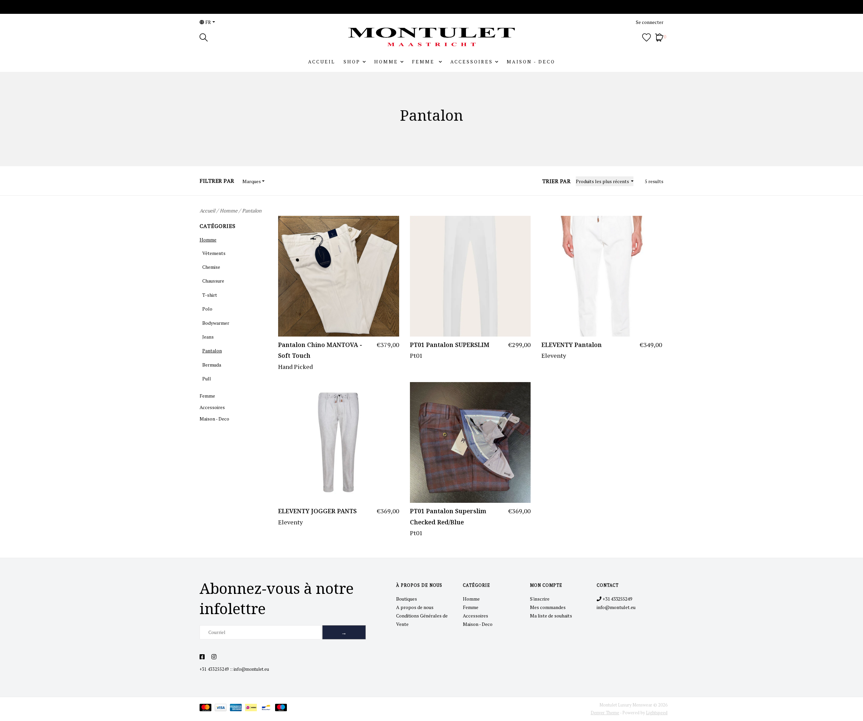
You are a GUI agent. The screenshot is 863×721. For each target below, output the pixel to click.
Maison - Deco (531, 61)
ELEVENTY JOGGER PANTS (317, 511)
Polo (207, 309)
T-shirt (209, 295)
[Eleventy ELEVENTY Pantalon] (601, 276)
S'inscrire (539, 599)
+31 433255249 (214, 669)
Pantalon (252, 210)
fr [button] (207, 22)
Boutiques (406, 599)
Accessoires (471, 61)
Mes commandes (548, 607)
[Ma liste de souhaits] (646, 36)
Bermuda (211, 365)
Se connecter (649, 22)
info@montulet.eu (251, 669)
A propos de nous (415, 607)
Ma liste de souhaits (551, 615)
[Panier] (659, 36)
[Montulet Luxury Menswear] (431, 37)
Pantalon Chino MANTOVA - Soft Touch (320, 350)
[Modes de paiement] (207, 709)
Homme (386, 61)
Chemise (211, 267)
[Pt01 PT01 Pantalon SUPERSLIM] (470, 276)
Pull (206, 378)
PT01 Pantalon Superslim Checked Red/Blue (448, 516)
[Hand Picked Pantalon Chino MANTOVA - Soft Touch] (338, 276)
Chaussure (213, 281)
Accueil (321, 61)
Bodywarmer (215, 323)
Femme (424, 61)
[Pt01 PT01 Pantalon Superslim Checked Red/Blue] (470, 442)
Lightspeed (656, 713)
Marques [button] (251, 181)
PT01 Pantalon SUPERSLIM (449, 345)
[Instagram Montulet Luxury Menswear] (213, 657)
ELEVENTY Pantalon (571, 345)
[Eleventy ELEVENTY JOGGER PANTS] (338, 442)
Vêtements (214, 253)
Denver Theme (605, 713)
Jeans (208, 337)
